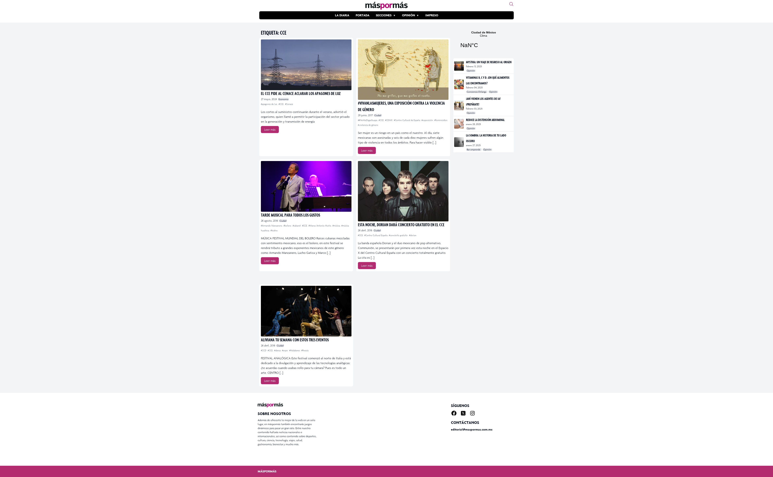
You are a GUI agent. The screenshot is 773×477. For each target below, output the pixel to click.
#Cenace (289, 104)
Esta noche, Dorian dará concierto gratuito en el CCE (401, 224)
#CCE (281, 104)
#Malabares (295, 350)
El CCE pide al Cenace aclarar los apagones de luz (301, 93)
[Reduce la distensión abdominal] (459, 124)
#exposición (428, 120)
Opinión (408, 15)
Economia (283, 99)
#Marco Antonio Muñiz (320, 225)
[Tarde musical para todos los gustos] (306, 186)
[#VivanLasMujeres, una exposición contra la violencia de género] (403, 69)
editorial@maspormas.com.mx (471, 429)
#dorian (412, 235)
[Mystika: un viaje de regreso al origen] (459, 66)
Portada (362, 15)
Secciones (384, 15)
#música (337, 225)
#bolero (288, 225)
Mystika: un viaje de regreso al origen (489, 62)
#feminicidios (440, 120)
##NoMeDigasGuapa (368, 120)
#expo (285, 350)
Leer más (270, 129)
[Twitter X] (463, 413)
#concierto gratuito (398, 235)
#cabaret (297, 225)
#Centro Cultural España (376, 235)
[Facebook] (454, 413)
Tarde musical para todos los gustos (290, 215)
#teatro (274, 230)
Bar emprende (474, 149)
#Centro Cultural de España (407, 120)
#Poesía (304, 350)
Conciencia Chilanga (477, 91)
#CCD (264, 350)
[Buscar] (511, 4)
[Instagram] (472, 413)
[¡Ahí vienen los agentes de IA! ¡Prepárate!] (459, 105)
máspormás (267, 471)
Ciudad (377, 115)
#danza (277, 350)
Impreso (431, 15)
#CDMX (389, 120)
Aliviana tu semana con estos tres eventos (295, 339)
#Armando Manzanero (272, 225)
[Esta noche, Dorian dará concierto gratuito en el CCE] (403, 191)
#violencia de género (368, 125)
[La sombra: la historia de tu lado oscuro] (459, 142)
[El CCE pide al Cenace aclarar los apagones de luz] (306, 64)
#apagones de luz (269, 104)
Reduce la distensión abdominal (485, 120)
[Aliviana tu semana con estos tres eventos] (306, 311)
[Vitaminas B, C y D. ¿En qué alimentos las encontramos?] (459, 84)
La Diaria (342, 15)
